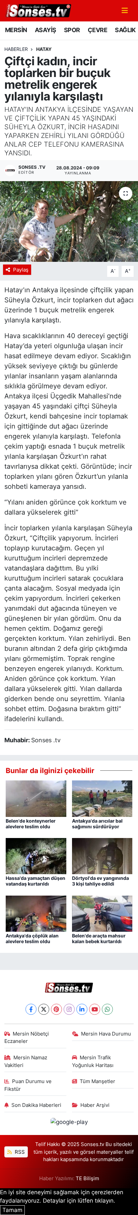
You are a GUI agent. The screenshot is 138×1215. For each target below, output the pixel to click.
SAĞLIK (125, 29)
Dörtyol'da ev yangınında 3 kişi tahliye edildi (100, 881)
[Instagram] (69, 1009)
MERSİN (16, 29)
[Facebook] (31, 1009)
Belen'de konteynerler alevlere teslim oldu (31, 823)
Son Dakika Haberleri (36, 1105)
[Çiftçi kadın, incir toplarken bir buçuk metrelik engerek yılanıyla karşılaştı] (69, 221)
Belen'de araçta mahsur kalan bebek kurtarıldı (99, 938)
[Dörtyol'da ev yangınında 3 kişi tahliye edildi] (102, 855)
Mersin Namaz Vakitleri (26, 1061)
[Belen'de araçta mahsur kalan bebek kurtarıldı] (102, 913)
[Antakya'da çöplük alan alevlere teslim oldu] (36, 913)
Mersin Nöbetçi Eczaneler (26, 1037)
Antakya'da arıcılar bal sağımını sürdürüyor (97, 823)
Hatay (44, 49)
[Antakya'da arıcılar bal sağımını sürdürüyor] (102, 798)
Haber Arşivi (95, 1105)
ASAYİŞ (45, 29)
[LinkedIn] (81, 1009)
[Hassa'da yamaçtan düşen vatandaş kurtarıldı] (36, 855)
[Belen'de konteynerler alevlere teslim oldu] (36, 798)
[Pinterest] (56, 1009)
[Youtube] (94, 1009)
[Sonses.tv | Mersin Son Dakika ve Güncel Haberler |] (37, 10)
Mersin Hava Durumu (106, 1034)
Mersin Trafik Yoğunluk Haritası (93, 1061)
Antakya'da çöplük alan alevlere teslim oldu (32, 938)
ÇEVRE (97, 29)
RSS (19, 1152)
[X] (43, 1009)
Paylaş (20, 270)
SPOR (72, 29)
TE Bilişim (87, 1178)
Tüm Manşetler (97, 1081)
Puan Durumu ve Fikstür (28, 1085)
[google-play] (69, 1123)
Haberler (16, 49)
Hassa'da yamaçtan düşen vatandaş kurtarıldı (35, 881)
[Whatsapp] (107, 1009)
